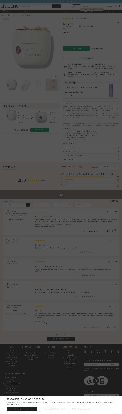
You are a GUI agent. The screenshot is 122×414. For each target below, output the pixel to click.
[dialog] (61, 405)
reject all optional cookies (55, 409)
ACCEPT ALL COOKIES (22, 409)
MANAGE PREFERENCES (80, 409)
